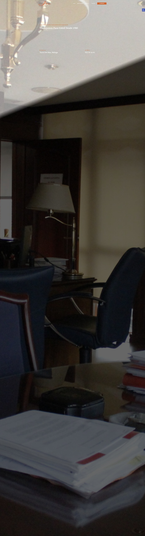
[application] (89, 3)
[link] (143, 10)
